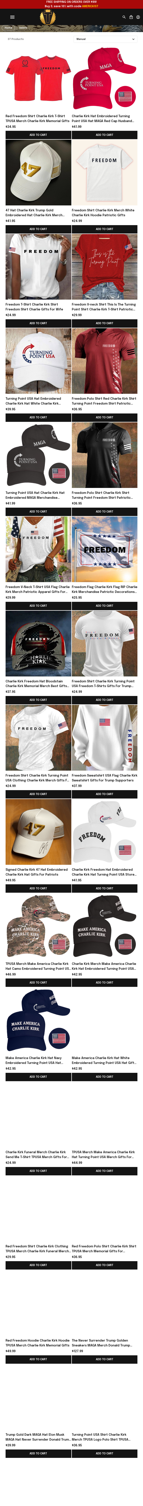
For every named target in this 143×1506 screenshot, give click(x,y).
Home (8, 28)
